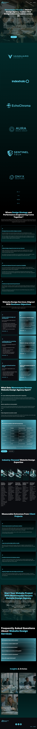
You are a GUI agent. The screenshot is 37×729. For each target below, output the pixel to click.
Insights (34, 2)
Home (31, 2)
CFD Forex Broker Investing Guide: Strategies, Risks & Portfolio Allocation (8, 709)
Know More (11, 451)
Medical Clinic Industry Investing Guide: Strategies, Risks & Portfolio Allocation (27, 687)
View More (4, 331)
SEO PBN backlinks (22, 36)
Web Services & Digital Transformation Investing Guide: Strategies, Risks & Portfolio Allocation (9, 687)
